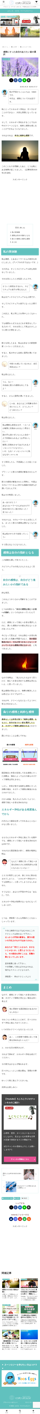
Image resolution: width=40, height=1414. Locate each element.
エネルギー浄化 (8, 1198)
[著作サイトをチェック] (11, 1219)
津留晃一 (25, 1198)
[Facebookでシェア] (16, 80)
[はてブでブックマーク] (20, 80)
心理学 (18, 1198)
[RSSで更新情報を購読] (29, 1219)
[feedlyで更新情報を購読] (24, 1219)
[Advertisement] (20, 201)
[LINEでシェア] (24, 80)
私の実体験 (16, 232)
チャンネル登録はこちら (20, 1159)
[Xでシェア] (11, 80)
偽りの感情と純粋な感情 (21, 239)
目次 (17, 228)
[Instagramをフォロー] (15, 1219)
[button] (29, 80)
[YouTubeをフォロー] (20, 1219)
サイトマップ (29, 1402)
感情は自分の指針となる (21, 235)
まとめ (14, 242)
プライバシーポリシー (10, 1402)
